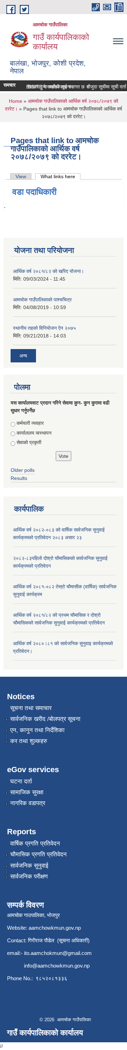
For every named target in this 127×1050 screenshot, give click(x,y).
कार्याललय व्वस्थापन (34, 433)
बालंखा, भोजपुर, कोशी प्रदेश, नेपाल (48, 67)
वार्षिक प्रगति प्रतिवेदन (35, 843)
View (21, 176)
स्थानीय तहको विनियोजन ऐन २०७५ (44, 328)
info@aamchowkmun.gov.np (57, 966)
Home (15, 101)
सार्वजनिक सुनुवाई (29, 865)
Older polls (23, 470)
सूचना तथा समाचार (31, 708)
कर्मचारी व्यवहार (30, 423)
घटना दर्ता (21, 781)
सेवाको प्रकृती (29, 442)
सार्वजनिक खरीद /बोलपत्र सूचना (45, 719)
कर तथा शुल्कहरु (28, 741)
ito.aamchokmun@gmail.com (58, 953)
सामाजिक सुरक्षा (26, 792)
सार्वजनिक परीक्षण (29, 876)
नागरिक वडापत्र (27, 803)
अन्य (23, 356)
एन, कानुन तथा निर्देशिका (37, 730)
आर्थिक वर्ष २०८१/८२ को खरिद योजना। (48, 271)
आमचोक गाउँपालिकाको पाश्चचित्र (42, 299)
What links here (60, 176)
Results (19, 478)
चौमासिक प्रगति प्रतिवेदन (38, 854)
